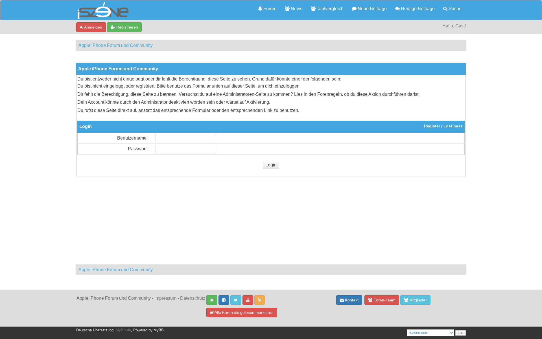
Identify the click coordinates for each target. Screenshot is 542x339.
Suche (454, 8)
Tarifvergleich (330, 8)
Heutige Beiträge (417, 8)
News (296, 8)
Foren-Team (383, 300)
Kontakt (351, 300)
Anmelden (92, 27)
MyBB (159, 330)
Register (432, 126)
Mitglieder (417, 300)
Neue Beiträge (372, 8)
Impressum (165, 298)
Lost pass (453, 126)
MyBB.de (123, 330)
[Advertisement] (271, 219)
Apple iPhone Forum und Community (115, 45)
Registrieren (126, 27)
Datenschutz (192, 298)
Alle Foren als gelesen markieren (244, 312)
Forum (269, 8)
